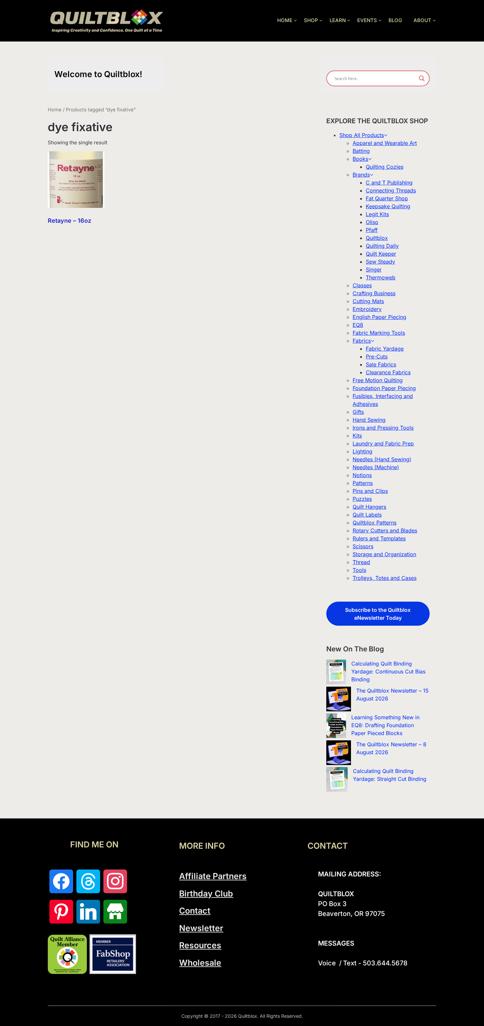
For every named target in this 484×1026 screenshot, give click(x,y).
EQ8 (358, 325)
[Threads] (88, 881)
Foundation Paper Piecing (384, 388)
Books (360, 159)
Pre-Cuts (377, 356)
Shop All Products (361, 135)
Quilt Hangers (369, 506)
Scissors (363, 546)
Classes (362, 285)
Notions (362, 475)
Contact (194, 911)
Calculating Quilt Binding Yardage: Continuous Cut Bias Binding (388, 671)
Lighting (362, 451)
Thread (361, 562)
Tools (359, 570)
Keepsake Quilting (388, 206)
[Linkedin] (88, 911)
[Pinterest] (61, 911)
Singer (374, 269)
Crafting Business (374, 293)
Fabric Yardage (385, 348)
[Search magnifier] (421, 78)
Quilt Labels (367, 514)
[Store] (115, 911)
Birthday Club (206, 893)
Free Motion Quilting (378, 380)
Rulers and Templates (379, 538)
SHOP (311, 20)
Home (55, 110)
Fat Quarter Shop (387, 198)
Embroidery (367, 309)
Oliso (372, 222)
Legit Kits (377, 214)
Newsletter (201, 928)
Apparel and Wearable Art (385, 143)
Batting (361, 151)
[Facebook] (61, 881)
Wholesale (200, 963)
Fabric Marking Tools (379, 332)
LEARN (338, 20)
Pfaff (372, 230)
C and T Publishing (389, 182)
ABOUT (422, 20)
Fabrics (362, 340)
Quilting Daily (382, 245)
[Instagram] (115, 881)
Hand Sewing (369, 419)
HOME (284, 20)
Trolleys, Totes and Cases (385, 578)
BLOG (395, 20)
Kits (357, 435)
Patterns (363, 483)
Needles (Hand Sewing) (382, 459)
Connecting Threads (391, 190)
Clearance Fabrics (388, 372)
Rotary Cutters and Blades (385, 530)
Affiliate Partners (213, 876)
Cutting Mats (368, 301)
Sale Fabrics (381, 364)
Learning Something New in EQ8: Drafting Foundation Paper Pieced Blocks (385, 725)
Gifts (358, 412)
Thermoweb (380, 277)
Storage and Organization (384, 554)
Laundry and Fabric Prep (383, 443)
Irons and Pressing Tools (383, 427)
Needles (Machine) (376, 467)
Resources (200, 945)
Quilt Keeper (381, 253)
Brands (361, 174)
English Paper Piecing (379, 317)
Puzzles (362, 499)
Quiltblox (377, 238)
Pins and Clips (370, 491)
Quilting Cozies (384, 166)
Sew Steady (380, 261)
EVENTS (367, 20)
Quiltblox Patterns (374, 522)
